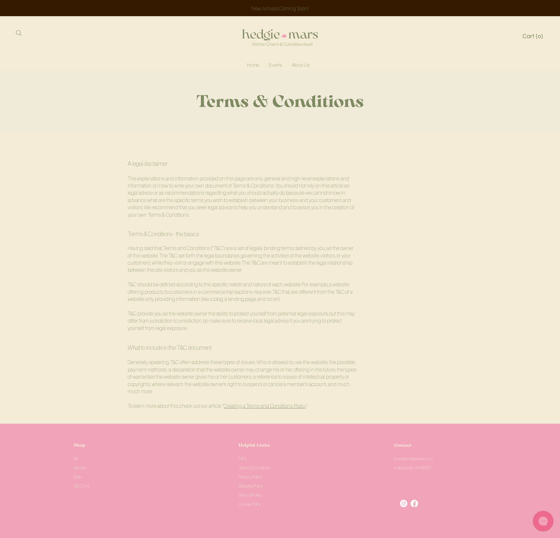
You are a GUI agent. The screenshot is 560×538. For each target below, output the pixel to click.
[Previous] (34, 8)
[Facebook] (414, 503)
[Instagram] (403, 503)
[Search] (18, 33)
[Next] (526, 8)
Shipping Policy (251, 485)
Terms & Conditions (254, 467)
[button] (533, 36)
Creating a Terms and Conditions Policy (265, 406)
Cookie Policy (250, 504)
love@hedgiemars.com (413, 458)
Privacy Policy (250, 476)
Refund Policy (250, 495)
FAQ (242, 458)
